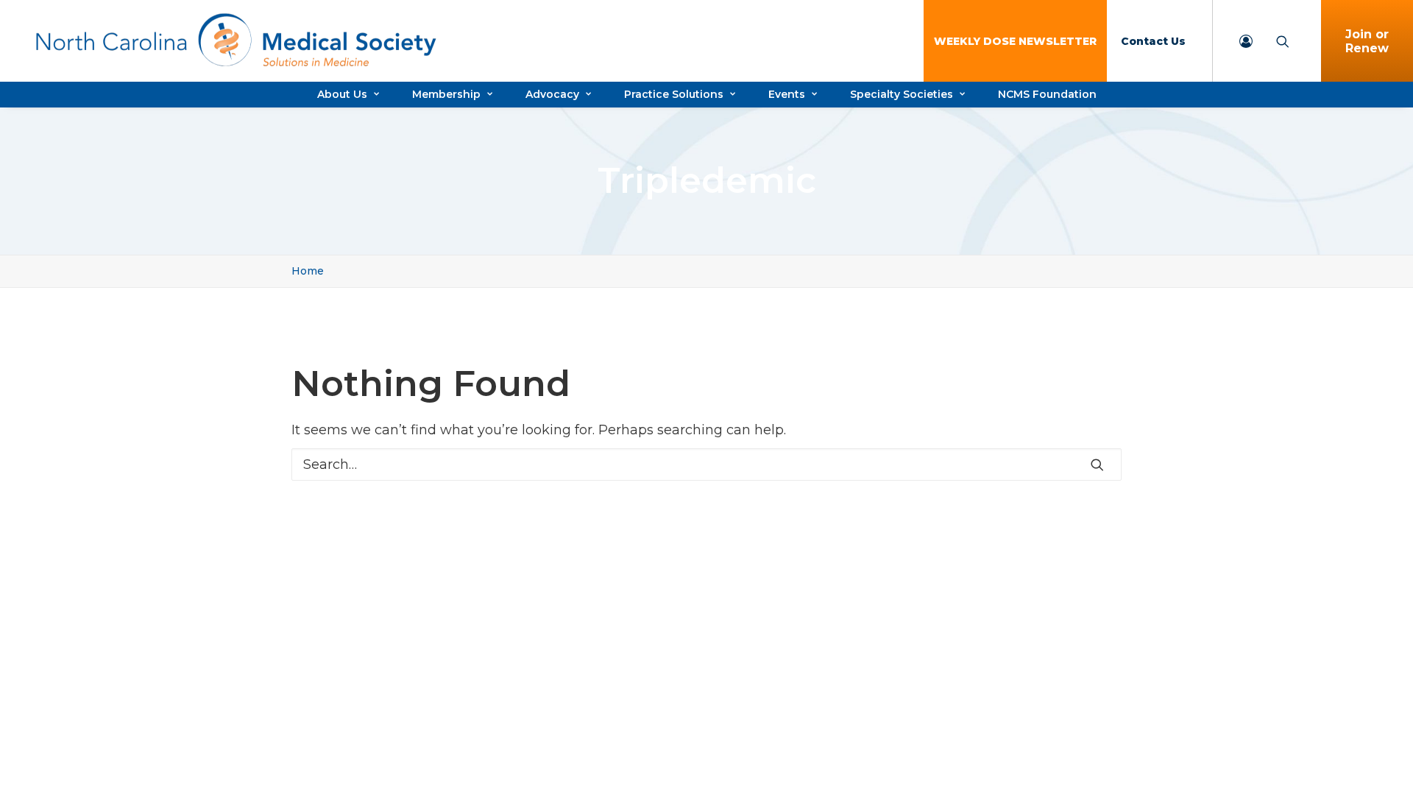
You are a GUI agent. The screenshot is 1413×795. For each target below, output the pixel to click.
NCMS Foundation (1047, 94)
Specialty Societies (901, 94)
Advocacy (552, 94)
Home (307, 271)
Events (786, 94)
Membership (446, 94)
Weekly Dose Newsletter (1015, 41)
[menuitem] (1015, 41)
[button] (1097, 464)
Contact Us (1153, 41)
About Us (342, 94)
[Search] (706, 464)
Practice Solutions (673, 94)
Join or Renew (1367, 41)
